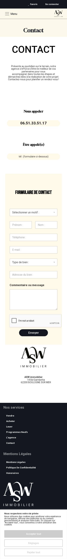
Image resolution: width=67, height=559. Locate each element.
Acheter (10, 421)
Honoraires (12, 473)
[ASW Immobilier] (58, 13)
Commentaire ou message (27, 285)
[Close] (63, 512)
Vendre (10, 415)
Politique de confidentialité (21, 467)
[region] (33, 534)
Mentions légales (15, 462)
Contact (10, 443)
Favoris (33, 4)
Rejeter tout (33, 552)
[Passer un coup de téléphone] (64, 4)
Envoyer (33, 332)
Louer (9, 426)
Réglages (33, 543)
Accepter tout (33, 534)
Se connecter (52, 4)
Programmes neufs (17, 432)
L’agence (11, 437)
